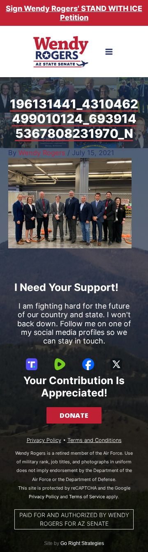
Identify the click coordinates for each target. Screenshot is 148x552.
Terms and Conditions (94, 440)
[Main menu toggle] (109, 52)
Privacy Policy (44, 440)
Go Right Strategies (82, 543)
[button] (74, 415)
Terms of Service (87, 496)
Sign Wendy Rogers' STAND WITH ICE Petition (74, 13)
